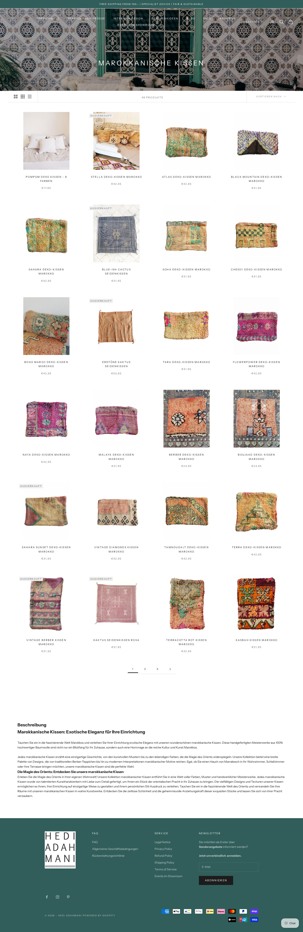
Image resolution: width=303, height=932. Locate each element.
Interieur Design (128, 18)
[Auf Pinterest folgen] (68, 897)
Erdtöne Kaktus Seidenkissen (116, 364)
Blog (191, 18)
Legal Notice (162, 842)
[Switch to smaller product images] (23, 96)
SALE (207, 18)
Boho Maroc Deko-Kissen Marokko (46, 364)
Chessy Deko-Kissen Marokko (256, 269)
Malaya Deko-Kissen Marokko (116, 456)
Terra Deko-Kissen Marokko (257, 547)
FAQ (95, 842)
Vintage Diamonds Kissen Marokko (116, 549)
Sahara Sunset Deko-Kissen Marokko (46, 549)
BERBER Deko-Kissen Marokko (186, 456)
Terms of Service (166, 869)
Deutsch (253, 21)
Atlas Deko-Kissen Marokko (186, 176)
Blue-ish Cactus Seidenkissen (116, 271)
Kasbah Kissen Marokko (256, 640)
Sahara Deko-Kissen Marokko (46, 271)
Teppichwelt (47, 18)
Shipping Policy (164, 862)
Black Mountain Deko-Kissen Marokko (256, 179)
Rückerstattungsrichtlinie (108, 856)
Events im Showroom (136, 24)
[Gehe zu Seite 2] (170, 669)
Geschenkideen (164, 18)
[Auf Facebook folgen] (47, 897)
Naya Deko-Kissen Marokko (46, 454)
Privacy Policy (163, 849)
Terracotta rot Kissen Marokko (186, 642)
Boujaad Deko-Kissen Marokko (256, 456)
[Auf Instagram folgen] (57, 897)
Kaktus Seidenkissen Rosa (116, 640)
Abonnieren (216, 880)
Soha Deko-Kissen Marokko (186, 269)
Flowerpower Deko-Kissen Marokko (256, 364)
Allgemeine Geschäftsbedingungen (115, 849)
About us (228, 18)
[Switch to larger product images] (16, 96)
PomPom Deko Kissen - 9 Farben (46, 179)
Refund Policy (163, 856)
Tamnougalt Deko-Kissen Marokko (186, 549)
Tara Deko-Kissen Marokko (186, 362)
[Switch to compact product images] (30, 96)
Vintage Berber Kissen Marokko (46, 642)
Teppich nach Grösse (86, 18)
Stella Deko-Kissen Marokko (116, 176)
